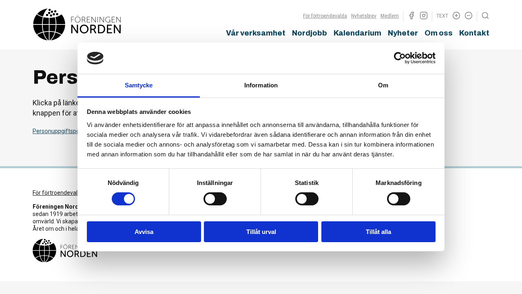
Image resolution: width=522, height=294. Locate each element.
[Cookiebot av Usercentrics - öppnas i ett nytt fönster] (400, 58)
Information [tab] (261, 85)
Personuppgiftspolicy (60, 131)
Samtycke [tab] (139, 85)
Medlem (389, 16)
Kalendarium (357, 33)
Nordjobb (309, 33)
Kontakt (474, 33)
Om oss (439, 33)
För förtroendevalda (325, 16)
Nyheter (403, 33)
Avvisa (144, 231)
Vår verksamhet (255, 33)
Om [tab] (383, 85)
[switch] (215, 198)
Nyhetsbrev (363, 16)
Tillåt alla (378, 231)
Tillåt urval (261, 231)
